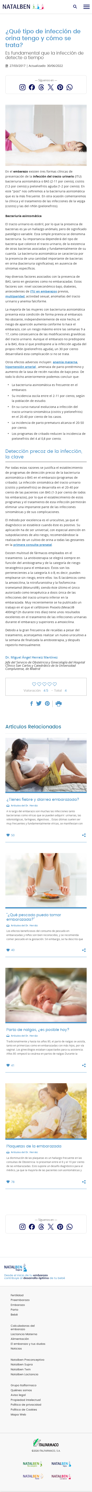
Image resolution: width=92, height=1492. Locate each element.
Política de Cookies (24, 1409)
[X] (51, 87)
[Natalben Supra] (60, 1464)
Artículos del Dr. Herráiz (24, 805)
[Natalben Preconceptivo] (32, 1464)
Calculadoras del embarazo (23, 1328)
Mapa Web (18, 1414)
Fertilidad (17, 1295)
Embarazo (18, 1305)
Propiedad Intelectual (26, 1400)
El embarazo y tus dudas (28, 1344)
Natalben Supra (22, 1364)
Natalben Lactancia (24, 1374)
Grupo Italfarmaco (23, 1385)
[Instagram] (22, 87)
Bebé (14, 1314)
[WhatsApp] (70, 87)
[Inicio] (24, 7)
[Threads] (41, 87)
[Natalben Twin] (32, 1477)
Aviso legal (18, 1395)
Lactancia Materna (24, 1334)
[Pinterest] (60, 87)
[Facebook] (32, 87)
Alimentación (20, 1339)
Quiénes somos (21, 1390)
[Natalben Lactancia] (60, 1477)
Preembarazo (20, 1300)
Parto (14, 1309)
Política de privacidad (26, 1404)
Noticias (16, 1348)
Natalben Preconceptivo (27, 1360)
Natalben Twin (21, 1369)
